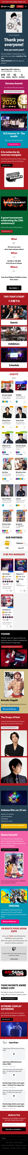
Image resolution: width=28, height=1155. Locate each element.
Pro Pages (13, 1148)
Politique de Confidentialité (7, 1145)
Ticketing (20, 6)
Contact (24, 1148)
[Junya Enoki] (21, 418)
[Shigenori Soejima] (7, 443)
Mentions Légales (18, 1142)
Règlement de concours (21, 1145)
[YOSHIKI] (21, 393)
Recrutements (5, 1148)
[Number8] (21, 522)
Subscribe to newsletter (13, 1129)
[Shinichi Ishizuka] (7, 522)
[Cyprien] (21, 496)
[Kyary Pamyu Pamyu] (7, 496)
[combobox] (14, 1138)
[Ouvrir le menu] (25, 6)
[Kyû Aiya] (7, 470)
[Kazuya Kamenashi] (7, 418)
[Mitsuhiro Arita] (21, 470)
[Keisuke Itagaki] (7, 393)
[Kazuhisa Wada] (21, 443)
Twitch (11, 936)
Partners (19, 1148)
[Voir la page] (7, 576)
